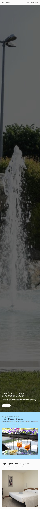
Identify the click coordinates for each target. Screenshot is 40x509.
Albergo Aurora (6, 2)
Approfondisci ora (6, 405)
